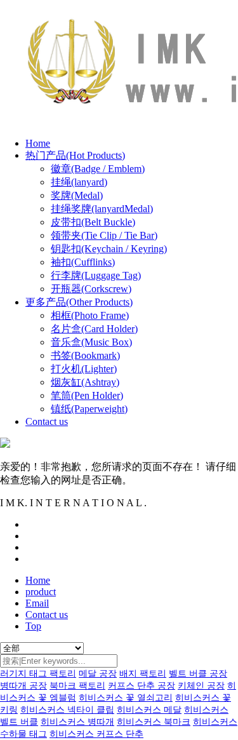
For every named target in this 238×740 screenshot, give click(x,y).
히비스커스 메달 (149, 710)
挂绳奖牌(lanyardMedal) (102, 208)
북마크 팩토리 (77, 685)
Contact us (46, 421)
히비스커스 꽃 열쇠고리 (126, 698)
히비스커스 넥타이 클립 (67, 710)
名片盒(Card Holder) (94, 328)
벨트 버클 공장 (198, 673)
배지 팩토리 (142, 673)
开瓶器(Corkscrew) (91, 288)
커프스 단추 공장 (141, 685)
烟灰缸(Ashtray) (85, 382)
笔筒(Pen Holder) (87, 395)
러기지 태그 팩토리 (38, 673)
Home (37, 143)
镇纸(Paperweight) (89, 408)
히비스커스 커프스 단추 (96, 734)
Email (37, 603)
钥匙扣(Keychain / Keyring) (109, 248)
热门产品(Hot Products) (75, 155)
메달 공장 (98, 673)
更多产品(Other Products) (79, 302)
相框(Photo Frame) (90, 315)
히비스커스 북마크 (153, 722)
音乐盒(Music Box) (91, 342)
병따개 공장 (23, 685)
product (40, 591)
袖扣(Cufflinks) (83, 262)
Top (33, 626)
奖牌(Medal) (77, 195)
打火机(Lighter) (84, 368)
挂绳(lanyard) (79, 182)
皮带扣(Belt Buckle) (93, 222)
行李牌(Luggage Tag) (96, 275)
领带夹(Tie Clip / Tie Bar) (104, 235)
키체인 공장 (201, 685)
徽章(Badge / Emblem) (98, 168)
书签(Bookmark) (85, 355)
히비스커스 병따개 (77, 722)
